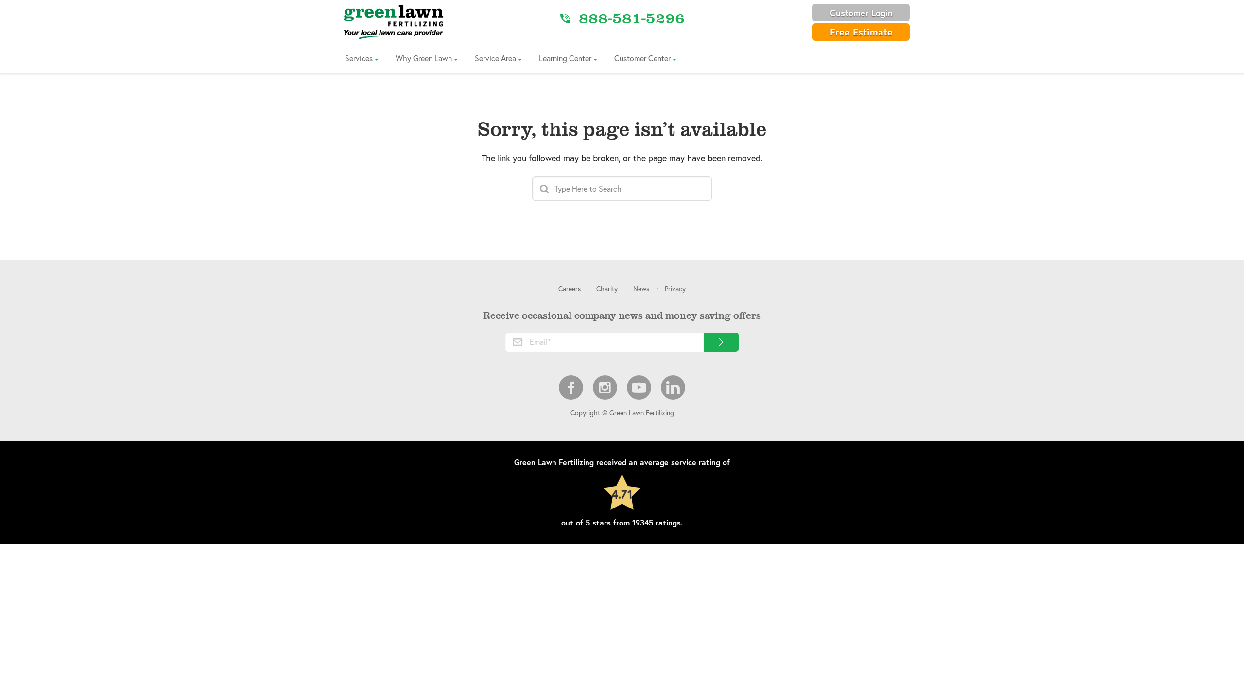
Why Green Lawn (424, 58)
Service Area (495, 58)
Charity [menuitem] (607, 288)
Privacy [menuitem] (675, 288)
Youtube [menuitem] (639, 387)
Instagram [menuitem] (605, 387)
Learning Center (565, 58)
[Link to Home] (393, 22)
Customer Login (861, 12)
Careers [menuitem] (569, 288)
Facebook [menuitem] (571, 387)
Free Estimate (861, 31)
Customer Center (642, 58)
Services (359, 58)
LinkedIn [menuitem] (673, 387)
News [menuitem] (641, 288)
